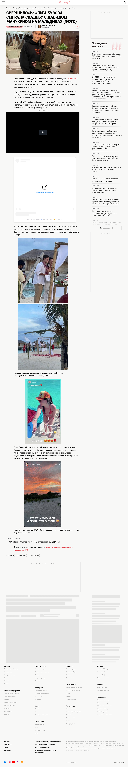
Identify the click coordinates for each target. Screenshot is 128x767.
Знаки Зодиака (102, 712)
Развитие (69, 666)
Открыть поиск (124, 2)
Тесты (68, 693)
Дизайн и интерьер (41, 690)
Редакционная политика (45, 744)
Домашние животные (42, 693)
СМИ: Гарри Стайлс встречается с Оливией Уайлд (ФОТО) (34, 542)
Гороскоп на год (102, 709)
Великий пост (70, 718)
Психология (70, 675)
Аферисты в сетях (103, 678)
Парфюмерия (8, 711)
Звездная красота (10, 675)
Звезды (7, 666)
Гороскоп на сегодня (104, 700)
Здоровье (7, 708)
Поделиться (77, 26)
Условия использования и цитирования (45, 751)
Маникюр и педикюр (10, 702)
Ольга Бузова (72, 79)
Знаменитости (8, 672)
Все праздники (70, 724)
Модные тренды (40, 678)
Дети (36, 733)
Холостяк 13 (101, 672)
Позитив (68, 696)
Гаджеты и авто (71, 699)
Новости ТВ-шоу (102, 669)
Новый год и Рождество (74, 712)
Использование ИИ (42, 747)
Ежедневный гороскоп (104, 715)
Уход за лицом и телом (11, 693)
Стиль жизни (71, 685)
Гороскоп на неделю (103, 703)
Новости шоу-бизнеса (14, 26)
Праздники (70, 706)
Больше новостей (106, 228)
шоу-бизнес (21, 555)
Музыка (6, 681)
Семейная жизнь (40, 730)
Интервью (7, 684)
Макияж (6, 699)
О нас (6, 747)
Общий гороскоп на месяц (105, 706)
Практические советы (42, 672)
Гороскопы (101, 697)
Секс (36, 727)
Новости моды (40, 669)
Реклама (7, 750)
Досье (6, 678)
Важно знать (70, 678)
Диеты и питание (9, 705)
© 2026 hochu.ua (71, 762)
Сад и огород (39, 696)
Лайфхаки (38, 699)
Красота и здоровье (12, 691)
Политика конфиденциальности (48, 741)
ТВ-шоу (100, 666)
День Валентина (71, 709)
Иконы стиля (39, 675)
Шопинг (37, 681)
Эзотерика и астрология (74, 687)
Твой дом (39, 688)
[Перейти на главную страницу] (64, 2)
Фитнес (6, 714)
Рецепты (38, 709)
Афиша (100, 685)
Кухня (37, 706)
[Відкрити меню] (3, 2)
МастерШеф (101, 675)
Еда (36, 712)
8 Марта (68, 715)
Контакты (8, 744)
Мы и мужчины (39, 724)
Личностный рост (71, 672)
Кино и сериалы (102, 687)
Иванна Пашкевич (48, 26)
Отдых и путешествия (73, 690)
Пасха (68, 721)
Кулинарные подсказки (42, 715)
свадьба (11, 555)
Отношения (39, 721)
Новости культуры (103, 690)
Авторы (7, 741)
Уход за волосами (10, 696)
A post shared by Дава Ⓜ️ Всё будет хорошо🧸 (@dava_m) (44, 219)
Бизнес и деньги (71, 669)
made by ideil (119, 762)
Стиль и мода (40, 666)
